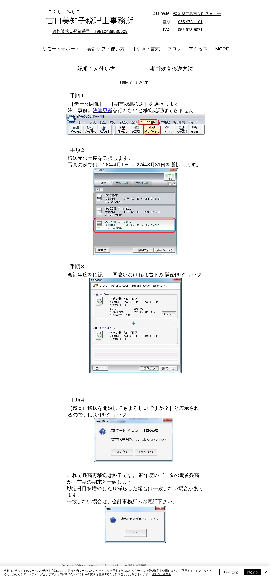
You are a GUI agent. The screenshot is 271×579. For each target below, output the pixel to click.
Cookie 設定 (230, 572)
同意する (252, 572)
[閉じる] (266, 572)
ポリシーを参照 (161, 574)
